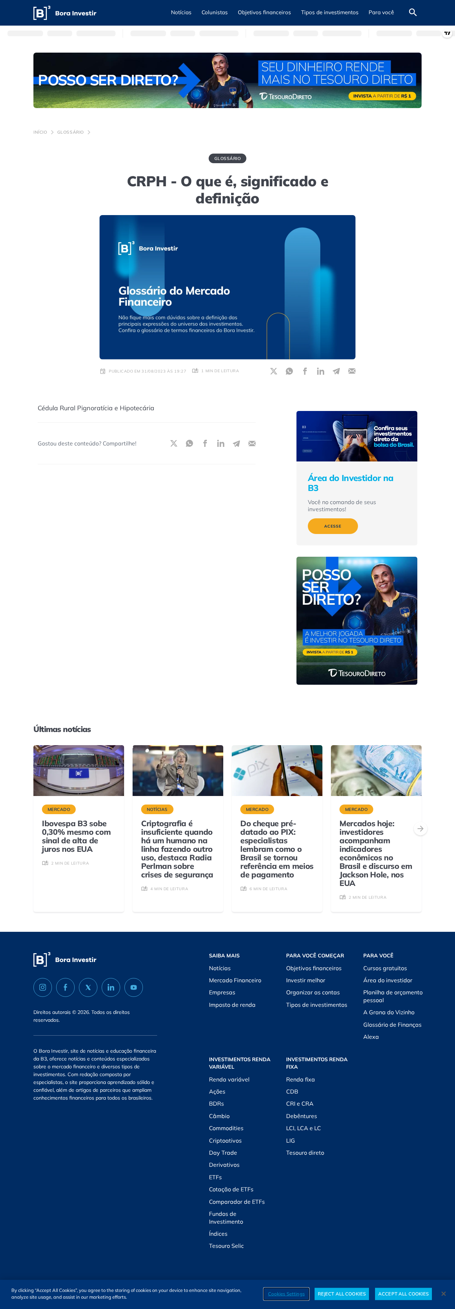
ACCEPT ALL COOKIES (403, 1294)
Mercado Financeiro (235, 980)
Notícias (220, 968)
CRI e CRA (300, 1103)
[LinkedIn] (111, 987)
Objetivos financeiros (314, 968)
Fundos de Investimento (226, 1217)
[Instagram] (42, 987)
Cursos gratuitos (385, 968)
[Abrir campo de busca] (413, 12)
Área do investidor (387, 980)
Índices (218, 1233)
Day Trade (223, 1152)
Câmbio (219, 1116)
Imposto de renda (232, 1004)
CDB (292, 1091)
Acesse (333, 526)
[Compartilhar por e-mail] (351, 371)
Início (40, 132)
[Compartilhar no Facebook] (305, 371)
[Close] (443, 1294)
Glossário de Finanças (392, 1024)
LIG (290, 1140)
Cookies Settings (286, 1294)
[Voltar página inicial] (64, 13)
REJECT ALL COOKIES (342, 1294)
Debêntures (301, 1116)
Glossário (70, 132)
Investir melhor (305, 980)
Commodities (226, 1128)
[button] (181, 13)
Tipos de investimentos (316, 1004)
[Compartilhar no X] (273, 371)
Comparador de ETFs (237, 1201)
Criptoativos (225, 1140)
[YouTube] (133, 987)
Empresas (222, 992)
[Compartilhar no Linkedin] (320, 371)
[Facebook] (65, 987)
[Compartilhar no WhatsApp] (289, 371)
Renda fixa (300, 1079)
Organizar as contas (313, 992)
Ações (217, 1091)
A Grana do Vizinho (388, 1012)
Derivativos (224, 1164)
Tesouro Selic (226, 1245)
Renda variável (229, 1079)
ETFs (215, 1177)
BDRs (216, 1103)
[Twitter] (88, 987)
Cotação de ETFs (231, 1189)
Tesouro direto (305, 1152)
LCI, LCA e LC (303, 1128)
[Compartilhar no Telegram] (336, 371)
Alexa (371, 1036)
